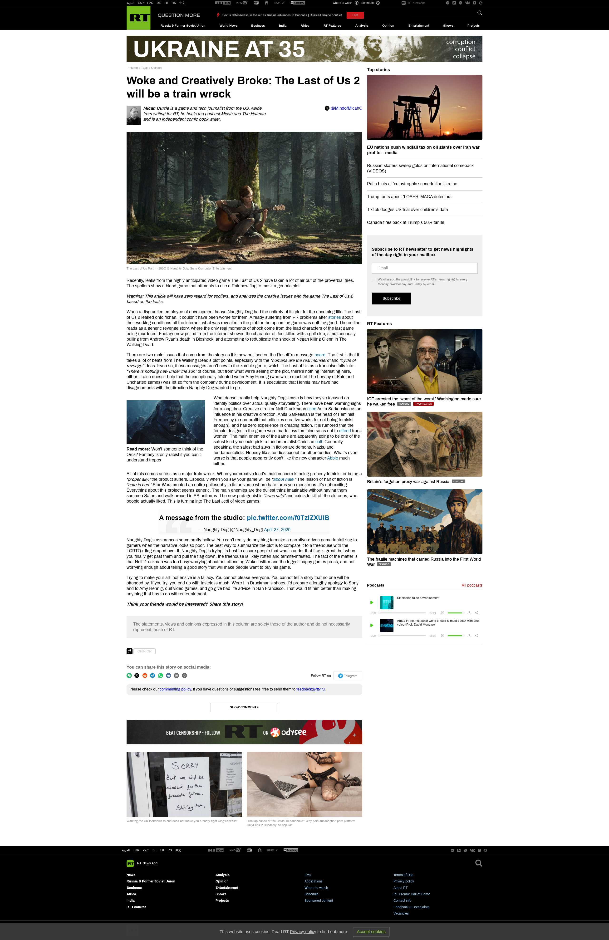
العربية (130, 3)
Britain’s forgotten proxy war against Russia (409, 481)
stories (334, 317)
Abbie (332, 458)
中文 (182, 3)
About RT (400, 888)
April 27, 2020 (277, 529)
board (319, 354)
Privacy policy (403, 881)
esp (136, 850)
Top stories (378, 69)
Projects (473, 25)
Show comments (244, 707)
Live (307, 875)
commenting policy (175, 689)
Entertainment (418, 25)
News (131, 875)
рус (146, 850)
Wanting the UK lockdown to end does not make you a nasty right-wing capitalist (182, 821)
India (282, 25)
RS (174, 3)
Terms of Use (403, 875)
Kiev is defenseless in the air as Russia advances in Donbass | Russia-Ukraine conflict (281, 15)
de (154, 850)
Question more (179, 15)
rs (170, 850)
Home (134, 67)
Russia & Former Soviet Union (183, 25)
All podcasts (472, 585)
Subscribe (391, 298)
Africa (305, 25)
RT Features (332, 25)
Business (258, 25)
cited (312, 408)
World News (228, 25)
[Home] (139, 18)
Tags (144, 67)
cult (318, 441)
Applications (313, 881)
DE (159, 3)
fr (162, 850)
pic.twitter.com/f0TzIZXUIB (288, 517)
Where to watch (316, 888)
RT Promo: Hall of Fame (411, 894)
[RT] (223, 3)
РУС (150, 3)
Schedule (311, 894)
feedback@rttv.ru (310, 689)
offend (344, 430)
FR (166, 3)
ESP (141, 3)
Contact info (402, 900)
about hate (283, 479)
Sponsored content (318, 900)
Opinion (388, 25)
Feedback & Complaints (411, 907)
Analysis (361, 25)
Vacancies (401, 913)
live (355, 15)
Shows (448, 25)
